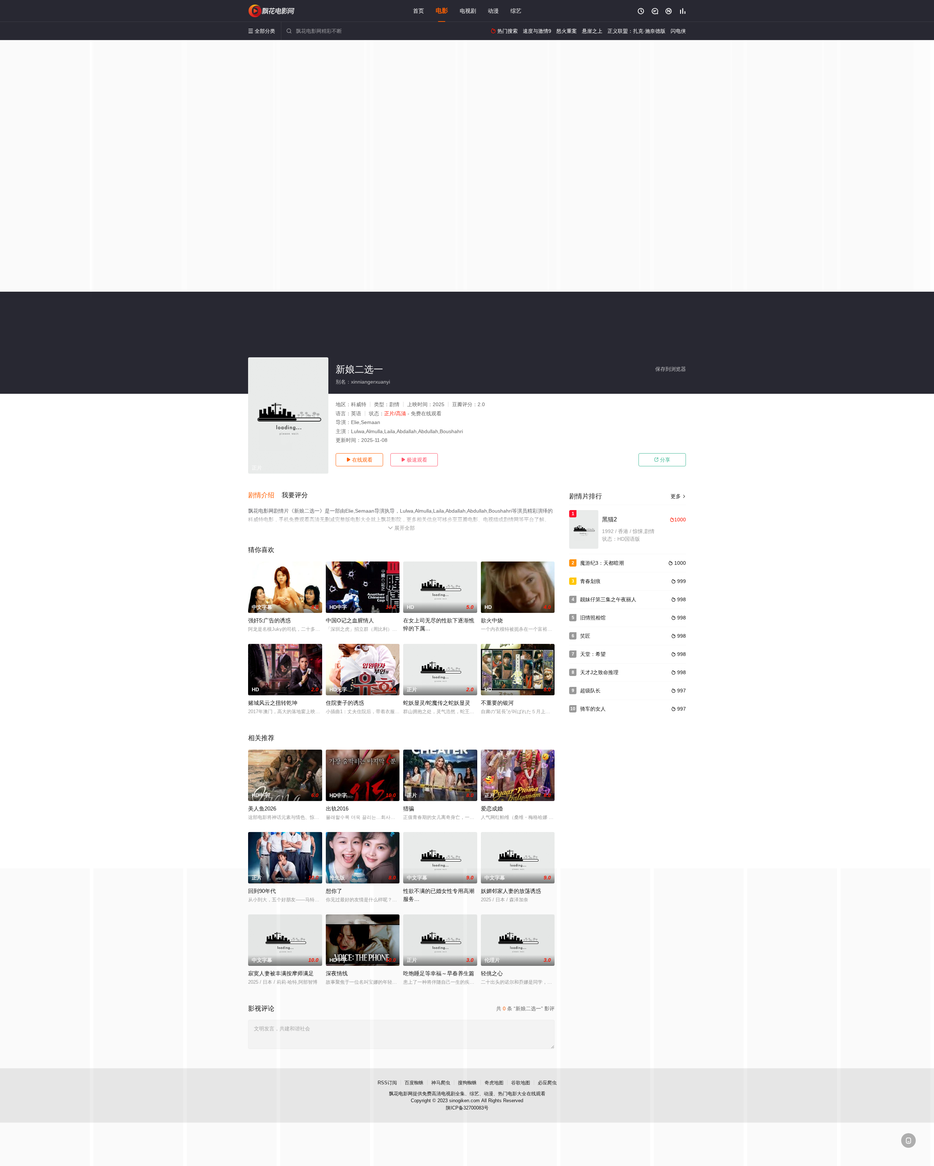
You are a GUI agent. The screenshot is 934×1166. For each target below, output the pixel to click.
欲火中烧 (492, 620)
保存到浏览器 (670, 369)
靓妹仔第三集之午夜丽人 (608, 599)
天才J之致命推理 (599, 672)
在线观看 (359, 460)
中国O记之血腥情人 (350, 620)
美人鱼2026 (262, 808)
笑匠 (585, 636)
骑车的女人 (593, 709)
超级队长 (590, 690)
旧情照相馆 (593, 618)
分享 (662, 460)
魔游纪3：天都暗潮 (602, 563)
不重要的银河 (497, 703)
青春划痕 (590, 581)
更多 (678, 496)
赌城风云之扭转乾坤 (272, 703)
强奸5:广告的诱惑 (269, 620)
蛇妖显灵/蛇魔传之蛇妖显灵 (436, 703)
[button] (265, 495)
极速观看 (414, 460)
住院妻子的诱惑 (345, 703)
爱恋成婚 (492, 808)
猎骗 (408, 808)
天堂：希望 (593, 654)
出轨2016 (337, 808)
